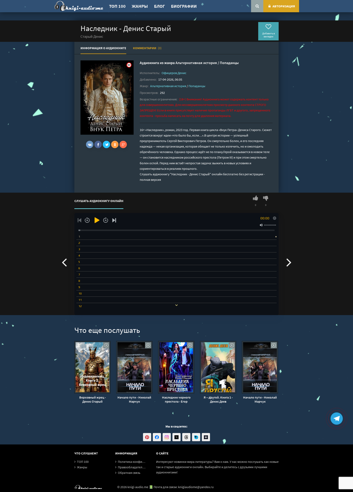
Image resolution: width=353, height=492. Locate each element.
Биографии (184, 6)
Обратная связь (129, 473)
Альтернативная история (196, 62)
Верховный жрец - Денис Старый (92, 399)
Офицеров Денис (174, 73)
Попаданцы (229, 62)
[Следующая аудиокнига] (289, 262)
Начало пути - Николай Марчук (134, 399)
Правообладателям (132, 467)
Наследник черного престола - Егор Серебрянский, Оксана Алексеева (176, 399)
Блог (159, 6)
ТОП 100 (117, 6)
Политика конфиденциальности (141, 462)
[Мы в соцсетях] (147, 437)
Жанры (140, 6)
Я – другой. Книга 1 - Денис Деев (218, 399)
